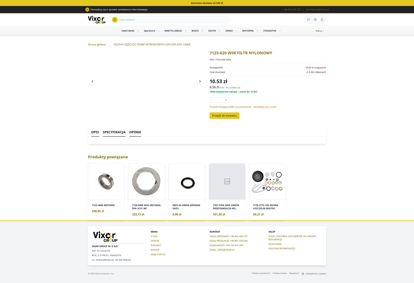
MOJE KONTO (158, 254)
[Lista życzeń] (308, 19)
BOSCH (195, 30)
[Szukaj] (115, 20)
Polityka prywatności (261, 273)
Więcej (319, 31)
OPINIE (135, 132)
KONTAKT (156, 245)
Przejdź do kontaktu (224, 115)
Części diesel (127, 30)
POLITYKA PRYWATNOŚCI (281, 248)
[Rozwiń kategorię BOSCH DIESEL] (202, 30)
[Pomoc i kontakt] (315, 19)
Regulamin (294, 273)
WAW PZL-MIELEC (173, 30)
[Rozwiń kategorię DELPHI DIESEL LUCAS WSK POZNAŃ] (219, 30)
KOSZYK (155, 249)
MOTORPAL (248, 30)
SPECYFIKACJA (114, 132)
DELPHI (212, 30)
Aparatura (149, 30)
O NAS (154, 236)
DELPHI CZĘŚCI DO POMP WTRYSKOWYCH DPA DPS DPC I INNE (152, 44)
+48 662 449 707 (292, 9)
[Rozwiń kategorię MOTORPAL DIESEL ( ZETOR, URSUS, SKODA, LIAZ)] (257, 30)
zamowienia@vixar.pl (317, 9)
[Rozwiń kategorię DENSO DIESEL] (236, 30)
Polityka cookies (280, 273)
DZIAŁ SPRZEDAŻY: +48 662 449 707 (229, 236)
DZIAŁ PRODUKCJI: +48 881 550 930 (228, 240)
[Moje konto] (322, 19)
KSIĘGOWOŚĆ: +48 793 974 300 (226, 245)
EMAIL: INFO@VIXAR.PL (222, 249)
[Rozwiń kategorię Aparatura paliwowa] (158, 30)
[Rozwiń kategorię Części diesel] (137, 30)
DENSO (229, 30)
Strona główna (97, 44)
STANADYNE (269, 30)
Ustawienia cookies (315, 273)
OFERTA (155, 240)
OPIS (95, 132)
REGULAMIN (275, 243)
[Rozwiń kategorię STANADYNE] (279, 30)
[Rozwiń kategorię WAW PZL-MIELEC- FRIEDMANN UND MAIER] (185, 30)
